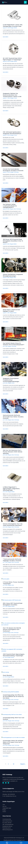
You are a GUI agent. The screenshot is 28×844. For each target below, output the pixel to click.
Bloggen (12, 27)
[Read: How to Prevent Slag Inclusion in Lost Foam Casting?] (14, 623)
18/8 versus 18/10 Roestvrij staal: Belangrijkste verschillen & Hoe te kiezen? (13, 241)
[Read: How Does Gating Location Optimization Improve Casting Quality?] (14, 195)
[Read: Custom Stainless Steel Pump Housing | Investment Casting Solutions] (14, 369)
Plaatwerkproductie (7, 828)
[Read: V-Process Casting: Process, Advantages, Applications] (5, 579)
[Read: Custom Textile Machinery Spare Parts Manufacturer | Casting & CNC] (14, 84)
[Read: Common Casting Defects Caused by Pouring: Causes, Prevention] (14, 405)
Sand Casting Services (7, 821)
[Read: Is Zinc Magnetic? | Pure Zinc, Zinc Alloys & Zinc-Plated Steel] (14, 15)
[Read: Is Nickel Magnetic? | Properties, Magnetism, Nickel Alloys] (14, 477)
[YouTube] (5, 783)
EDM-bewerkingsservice (8, 829)
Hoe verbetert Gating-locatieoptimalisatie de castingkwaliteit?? (10, 206)
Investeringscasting (7, 819)
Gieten (15, 208)
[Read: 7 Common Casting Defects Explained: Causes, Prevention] (14, 549)
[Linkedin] (8, 783)
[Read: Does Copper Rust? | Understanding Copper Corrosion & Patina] (14, 300)
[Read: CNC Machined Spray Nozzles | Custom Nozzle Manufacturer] (14, 122)
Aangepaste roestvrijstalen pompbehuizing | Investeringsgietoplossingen (11, 380)
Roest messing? (7, 675)
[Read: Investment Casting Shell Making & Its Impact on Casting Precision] (13, 737)
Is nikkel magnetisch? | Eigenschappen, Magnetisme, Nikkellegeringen (11, 488)
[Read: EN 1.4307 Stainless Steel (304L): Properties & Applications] (14, 48)
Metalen (15, 27)
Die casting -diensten (7, 822)
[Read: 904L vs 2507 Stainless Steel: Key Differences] (11, 600)
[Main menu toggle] (25, 2)
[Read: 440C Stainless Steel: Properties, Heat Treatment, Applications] (14, 650)
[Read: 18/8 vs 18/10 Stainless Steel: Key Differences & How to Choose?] (14, 230)
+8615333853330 (11, 794)
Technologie (16, 172)
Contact (4, 811)
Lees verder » (6, 36)
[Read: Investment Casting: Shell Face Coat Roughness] (11, 714)
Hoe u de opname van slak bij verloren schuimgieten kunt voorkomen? (12, 629)
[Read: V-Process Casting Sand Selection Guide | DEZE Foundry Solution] (14, 440)
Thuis (4, 804)
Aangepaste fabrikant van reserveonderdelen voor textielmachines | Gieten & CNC (12, 95)
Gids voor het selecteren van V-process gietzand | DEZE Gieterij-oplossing (13, 452)
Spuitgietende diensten (7, 826)
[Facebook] (3, 783)
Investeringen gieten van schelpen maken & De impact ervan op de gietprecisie (13, 742)
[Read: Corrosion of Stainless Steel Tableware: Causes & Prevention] (14, 159)
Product (15, 98)
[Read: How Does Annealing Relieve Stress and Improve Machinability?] (14, 333)
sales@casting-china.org (11, 796)
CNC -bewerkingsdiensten (8, 824)
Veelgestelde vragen (7, 808)
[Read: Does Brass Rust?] (5, 672)
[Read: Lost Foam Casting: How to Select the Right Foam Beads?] (14, 514)
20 (13, 764)
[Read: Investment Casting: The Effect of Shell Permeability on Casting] (10, 691)
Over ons (4, 806)
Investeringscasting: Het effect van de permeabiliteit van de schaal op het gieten (13, 696)
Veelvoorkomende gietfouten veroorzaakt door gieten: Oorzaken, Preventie (13, 417)
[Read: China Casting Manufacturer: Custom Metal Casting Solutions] (14, 265)
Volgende (23, 764)
